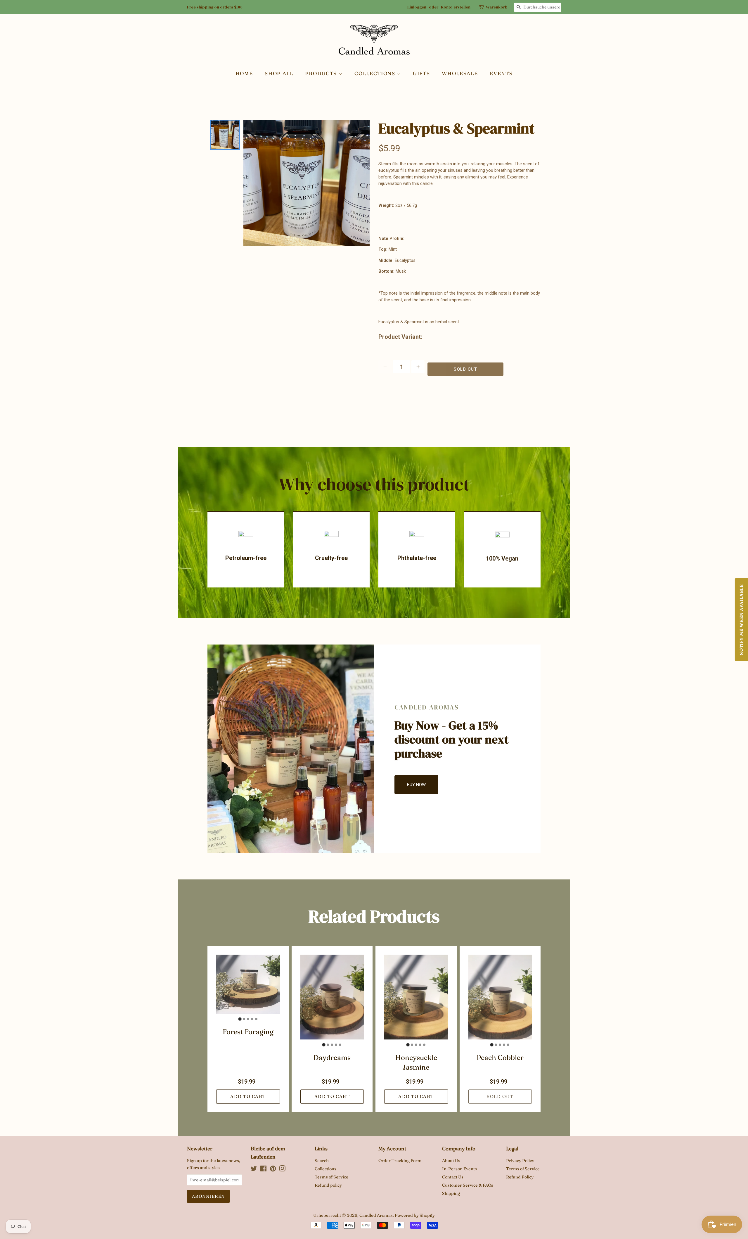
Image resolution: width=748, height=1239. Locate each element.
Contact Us (452, 1177)
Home (244, 73)
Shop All (279, 73)
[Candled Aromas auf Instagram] (282, 1169)
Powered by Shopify (415, 1215)
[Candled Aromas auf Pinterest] (273, 1169)
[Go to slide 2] (244, 1019)
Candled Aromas (376, 1215)
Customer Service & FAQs (467, 1185)
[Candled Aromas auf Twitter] (254, 1169)
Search (322, 1160)
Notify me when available (741, 619)
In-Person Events (459, 1168)
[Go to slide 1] (239, 1019)
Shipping (451, 1193)
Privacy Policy (520, 1160)
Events (501, 73)
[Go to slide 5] (256, 1019)
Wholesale (460, 73)
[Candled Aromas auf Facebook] (263, 1169)
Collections (375, 73)
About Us (451, 1160)
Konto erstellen (455, 7)
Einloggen (416, 7)
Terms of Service (331, 1177)
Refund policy (328, 1185)
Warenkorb (497, 7)
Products (321, 73)
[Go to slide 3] (248, 1019)
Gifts (421, 73)
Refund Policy (520, 1177)
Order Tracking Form (400, 1160)
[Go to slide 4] (252, 1019)
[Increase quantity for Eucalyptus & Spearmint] (418, 366)
